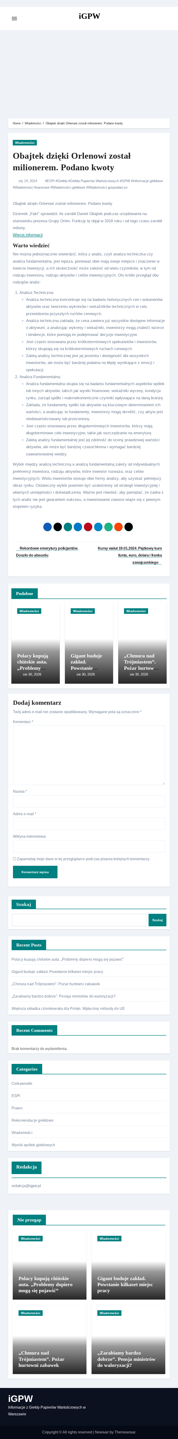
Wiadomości (25, 143)
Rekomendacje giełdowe (33, 1120)
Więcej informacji (28, 235)
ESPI (51, 181)
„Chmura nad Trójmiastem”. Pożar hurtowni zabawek (141, 665)
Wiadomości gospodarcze (107, 187)
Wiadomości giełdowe (68, 187)
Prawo (17, 1108)
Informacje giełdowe (148, 181)
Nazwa (20, 791)
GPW (126, 181)
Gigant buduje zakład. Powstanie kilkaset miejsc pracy (87, 668)
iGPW (89, 16)
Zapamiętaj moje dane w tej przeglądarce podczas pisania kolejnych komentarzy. (83, 859)
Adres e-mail (24, 814)
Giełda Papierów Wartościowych (94, 181)
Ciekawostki (22, 1083)
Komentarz (23, 722)
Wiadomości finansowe (32, 187)
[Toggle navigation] (14, 19)
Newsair (102, 1432)
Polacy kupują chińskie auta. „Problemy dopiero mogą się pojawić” (32, 668)
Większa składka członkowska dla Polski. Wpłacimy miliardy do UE (68, 1009)
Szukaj (24, 904)
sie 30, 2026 (32, 674)
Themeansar (124, 1432)
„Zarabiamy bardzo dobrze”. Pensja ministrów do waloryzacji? (64, 996)
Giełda (62, 181)
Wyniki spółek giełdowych (33, 1145)
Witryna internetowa (29, 836)
